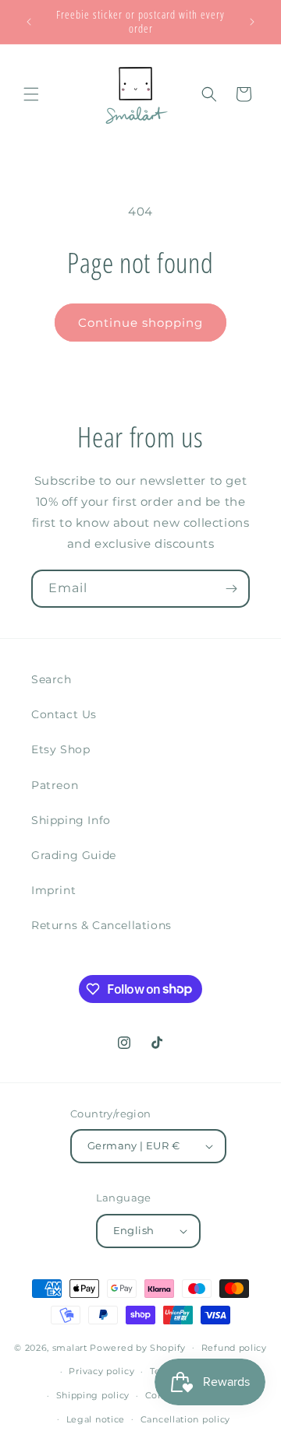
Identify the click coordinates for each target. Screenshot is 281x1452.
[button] (31, 94)
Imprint (53, 890)
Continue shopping (140, 322)
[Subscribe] (231, 589)
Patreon (54, 785)
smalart (69, 1347)
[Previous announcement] (29, 22)
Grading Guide (73, 855)
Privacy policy (101, 1371)
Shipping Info (71, 820)
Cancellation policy (185, 1419)
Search (51, 679)
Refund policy (234, 1347)
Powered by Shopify (138, 1347)
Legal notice (95, 1419)
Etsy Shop (60, 749)
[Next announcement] (252, 22)
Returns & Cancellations (101, 925)
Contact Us (64, 714)
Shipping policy (93, 1395)
